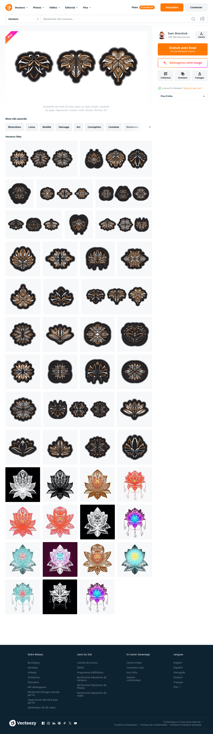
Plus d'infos (166, 96)
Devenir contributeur (134, 679)
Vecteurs (20, 7)
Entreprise (34, 677)
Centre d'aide (134, 662)
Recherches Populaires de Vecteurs (91, 679)
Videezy (32, 672)
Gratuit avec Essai (182, 49)
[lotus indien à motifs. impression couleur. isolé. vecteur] (60, 258)
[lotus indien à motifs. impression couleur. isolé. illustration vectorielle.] (135, 258)
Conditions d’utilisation (125, 724)
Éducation (33, 682)
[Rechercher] (193, 19)
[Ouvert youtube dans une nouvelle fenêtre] (75, 723)
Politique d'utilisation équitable (185, 724)
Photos (37, 7)
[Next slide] (147, 127)
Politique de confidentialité (153, 724)
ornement (132, 126)
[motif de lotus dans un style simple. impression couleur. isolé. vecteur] (19, 193)
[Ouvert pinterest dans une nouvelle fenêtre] (59, 723)
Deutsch (178, 677)
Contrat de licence (87, 662)
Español (178, 667)
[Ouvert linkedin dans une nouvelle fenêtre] (54, 723)
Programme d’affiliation (90, 672)
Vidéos (53, 7)
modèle (46, 126)
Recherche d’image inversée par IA (44, 693)
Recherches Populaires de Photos (91, 686)
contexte (113, 126)
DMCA (80, 667)
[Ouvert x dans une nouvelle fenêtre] (70, 723)
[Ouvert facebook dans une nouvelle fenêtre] (43, 723)
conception (94, 126)
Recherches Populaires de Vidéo (91, 694)
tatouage (63, 126)
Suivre (201, 37)
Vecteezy (33, 667)
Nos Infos (132, 672)
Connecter (196, 7)
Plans (135, 7)
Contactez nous (135, 667)
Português (179, 672)
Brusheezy (34, 662)
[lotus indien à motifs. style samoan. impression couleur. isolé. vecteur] (79, 224)
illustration (14, 126)
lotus (31, 126)
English (178, 662)
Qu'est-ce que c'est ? (192, 88)
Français (178, 682)
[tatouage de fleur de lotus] (22, 484)
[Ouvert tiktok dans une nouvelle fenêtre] (64, 723)
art (78, 126)
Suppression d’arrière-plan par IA (43, 701)
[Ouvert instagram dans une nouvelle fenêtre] (48, 723)
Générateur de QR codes (42, 707)
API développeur (37, 687)
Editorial (70, 7)
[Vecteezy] (8, 7)
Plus (85, 7)
